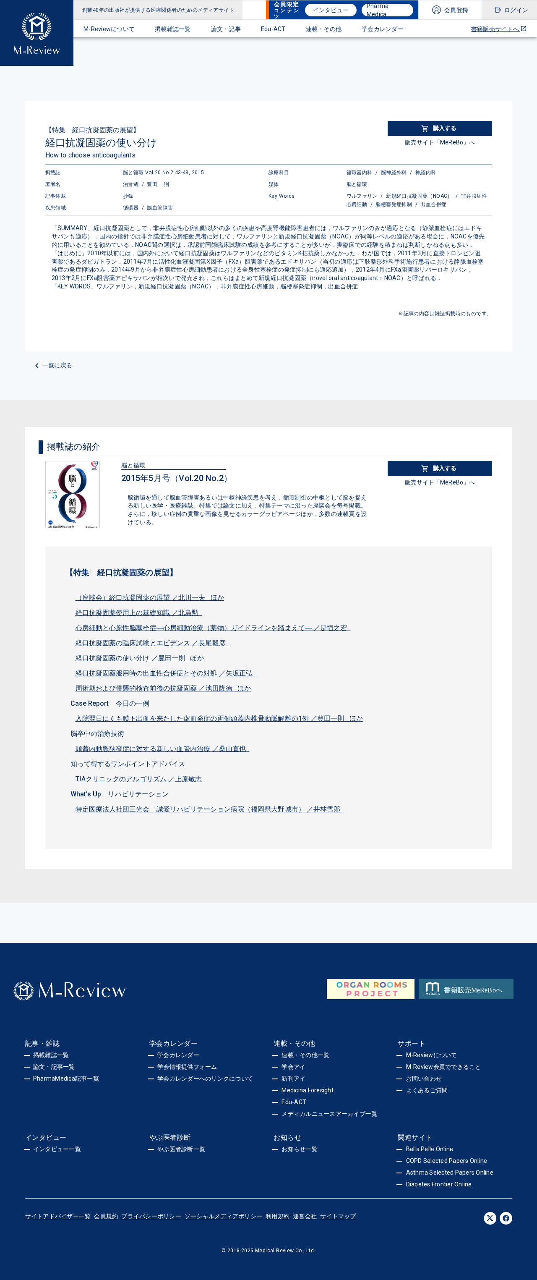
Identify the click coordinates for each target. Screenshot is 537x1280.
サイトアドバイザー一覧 (58, 1216)
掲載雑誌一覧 (173, 29)
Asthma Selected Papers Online (449, 1172)
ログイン (516, 10)
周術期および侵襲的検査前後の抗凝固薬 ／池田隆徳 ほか (163, 688)
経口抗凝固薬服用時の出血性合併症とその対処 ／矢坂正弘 (166, 673)
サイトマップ (338, 1216)
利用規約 (277, 1216)
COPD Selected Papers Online (446, 1160)
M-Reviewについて (109, 29)
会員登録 (456, 10)
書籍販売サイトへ (495, 29)
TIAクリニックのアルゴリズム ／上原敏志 (141, 779)
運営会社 (305, 1216)
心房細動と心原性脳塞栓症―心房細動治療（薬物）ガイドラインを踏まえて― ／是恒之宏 (213, 628)
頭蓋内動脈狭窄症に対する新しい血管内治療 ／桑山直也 (163, 749)
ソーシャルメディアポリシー (223, 1216)
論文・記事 (226, 29)
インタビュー (331, 10)
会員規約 (106, 1216)
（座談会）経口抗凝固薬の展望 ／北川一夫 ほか (150, 598)
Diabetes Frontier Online (439, 1184)
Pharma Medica (378, 10)
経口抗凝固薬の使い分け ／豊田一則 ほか (140, 658)
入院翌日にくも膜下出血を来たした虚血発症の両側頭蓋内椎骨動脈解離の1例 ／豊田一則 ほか (219, 718)
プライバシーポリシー (151, 1216)
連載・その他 (324, 29)
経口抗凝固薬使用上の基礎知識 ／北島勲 (139, 613)
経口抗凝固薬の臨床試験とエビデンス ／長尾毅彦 (152, 643)
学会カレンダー (383, 29)
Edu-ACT (273, 29)
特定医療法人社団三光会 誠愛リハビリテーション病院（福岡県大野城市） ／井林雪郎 (210, 809)
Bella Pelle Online (430, 1149)
